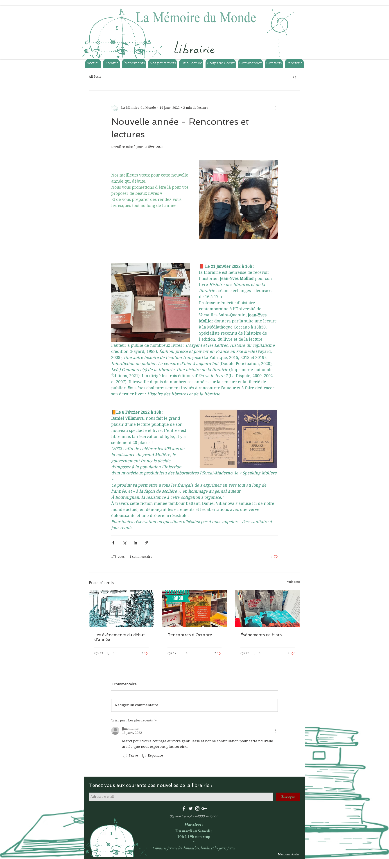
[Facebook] (184, 808)
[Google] (204, 808)
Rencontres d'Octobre (189, 634)
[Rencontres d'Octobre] (194, 608)
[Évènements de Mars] (267, 608)
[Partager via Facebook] (113, 543)
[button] (294, 77)
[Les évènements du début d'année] (121, 608)
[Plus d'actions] (275, 107)
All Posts (95, 77)
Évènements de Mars (261, 634)
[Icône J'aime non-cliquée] (125, 755)
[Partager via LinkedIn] (135, 543)
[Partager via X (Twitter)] (124, 543)
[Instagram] (197, 808)
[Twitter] (190, 808)
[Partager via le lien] (146, 543)
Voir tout (293, 582)
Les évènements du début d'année (119, 637)
